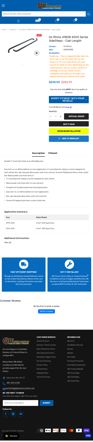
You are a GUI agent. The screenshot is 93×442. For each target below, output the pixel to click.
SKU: (51, 50)
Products (12, 30)
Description (38, 153)
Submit (46, 403)
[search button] (88, 14)
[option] (22, 46)
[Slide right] (88, 275)
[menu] (3, 5)
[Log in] (18, 21)
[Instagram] (13, 414)
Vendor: (52, 46)
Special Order (76, 116)
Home (4, 30)
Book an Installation (68, 131)
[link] (24, 274)
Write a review (46, 311)
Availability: (54, 53)
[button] (37, 21)
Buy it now (68, 124)
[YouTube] (21, 414)
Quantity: (53, 111)
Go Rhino (67, 46)
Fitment (52, 153)
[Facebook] (5, 414)
